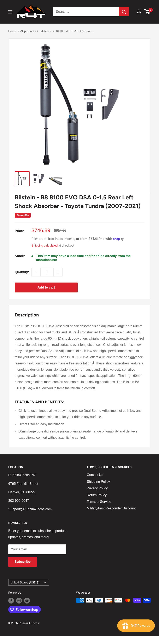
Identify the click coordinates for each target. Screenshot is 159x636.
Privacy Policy (97, 488)
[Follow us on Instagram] (19, 601)
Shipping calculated (44, 245)
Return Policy (97, 495)
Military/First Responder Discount (111, 508)
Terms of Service (99, 501)
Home (12, 31)
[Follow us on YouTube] (27, 601)
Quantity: (22, 272)
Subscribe (22, 561)
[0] (147, 11)
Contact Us (95, 475)
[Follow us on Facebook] (11, 601)
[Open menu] (10, 11)
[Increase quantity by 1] (58, 272)
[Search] (124, 11)
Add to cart (46, 287)
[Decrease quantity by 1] (36, 272)
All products (28, 31)
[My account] (139, 12)
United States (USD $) (25, 582)
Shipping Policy (98, 481)
